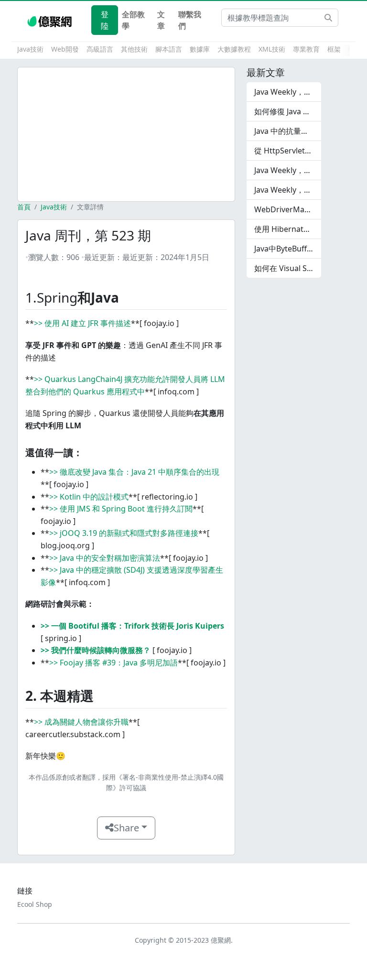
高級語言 (99, 49)
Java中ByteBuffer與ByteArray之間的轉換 (287, 248)
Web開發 (65, 49)
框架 (334, 49)
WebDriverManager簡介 (287, 209)
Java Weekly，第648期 (287, 92)
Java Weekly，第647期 (287, 170)
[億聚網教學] (50, 20)
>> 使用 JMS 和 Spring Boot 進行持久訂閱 (121, 508)
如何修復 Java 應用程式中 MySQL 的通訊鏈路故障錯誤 (287, 111)
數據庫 (200, 49)
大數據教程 (234, 49)
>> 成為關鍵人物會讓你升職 (81, 722)
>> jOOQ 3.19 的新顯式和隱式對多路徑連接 (123, 533)
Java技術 (30, 49)
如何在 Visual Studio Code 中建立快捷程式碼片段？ (287, 268)
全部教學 (133, 20)
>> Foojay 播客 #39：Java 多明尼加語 (113, 662)
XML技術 (272, 49)
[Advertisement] (126, 134)
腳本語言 (168, 49)
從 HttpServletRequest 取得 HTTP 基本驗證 (287, 150)
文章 (161, 20)
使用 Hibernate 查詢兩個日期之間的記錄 (287, 229)
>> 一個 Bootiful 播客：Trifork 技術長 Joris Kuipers (132, 626)
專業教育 (306, 49)
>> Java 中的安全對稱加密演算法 (104, 558)
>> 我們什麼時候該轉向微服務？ (96, 650)
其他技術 (134, 49)
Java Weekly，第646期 (287, 190)
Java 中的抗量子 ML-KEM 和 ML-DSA (287, 131)
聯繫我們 (189, 20)
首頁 (24, 206)
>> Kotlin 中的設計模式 (89, 496)
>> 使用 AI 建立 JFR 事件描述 (82, 323)
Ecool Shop (34, 904)
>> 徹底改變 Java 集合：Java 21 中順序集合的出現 (134, 472)
